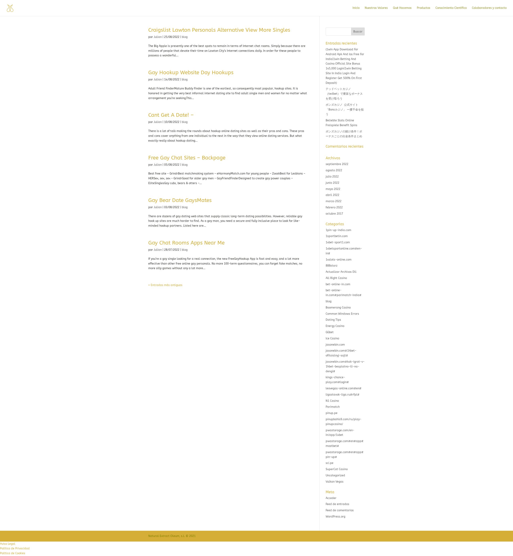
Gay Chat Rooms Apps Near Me (186, 243)
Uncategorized (335, 475)
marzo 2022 (333, 201)
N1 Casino (332, 401)
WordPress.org (335, 516)
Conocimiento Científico (451, 8)
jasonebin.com (335, 344)
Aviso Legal (7, 544)
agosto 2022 (334, 170)
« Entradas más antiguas (165, 285)
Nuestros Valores (376, 8)
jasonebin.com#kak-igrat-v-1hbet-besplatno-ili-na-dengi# (345, 366)
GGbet (330, 332)
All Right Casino (336, 278)
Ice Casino (332, 338)
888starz (331, 265)
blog (185, 37)
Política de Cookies (12, 553)
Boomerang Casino (338, 307)
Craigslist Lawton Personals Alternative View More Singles (219, 30)
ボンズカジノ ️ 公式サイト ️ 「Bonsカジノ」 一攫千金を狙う (345, 109)
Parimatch (333, 407)
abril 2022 (332, 195)
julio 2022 (332, 176)
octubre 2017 (334, 213)
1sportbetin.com (337, 236)
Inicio (356, 8)
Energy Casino (335, 326)
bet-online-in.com (338, 284)
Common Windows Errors (342, 314)
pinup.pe (331, 413)
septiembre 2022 (337, 164)
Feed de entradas (337, 504)
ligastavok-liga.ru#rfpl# (343, 394)
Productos (423, 8)
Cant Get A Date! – (171, 115)
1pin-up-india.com (338, 230)
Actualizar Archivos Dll (341, 272)
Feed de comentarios (340, 510)
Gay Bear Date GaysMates (180, 200)
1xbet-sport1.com (338, 242)
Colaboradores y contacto (489, 8)
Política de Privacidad (15, 548)
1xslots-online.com (338, 259)
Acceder (331, 498)
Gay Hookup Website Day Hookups (190, 72)
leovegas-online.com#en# (344, 388)
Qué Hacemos (402, 8)
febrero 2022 (334, 207)
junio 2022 (332, 183)
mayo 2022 (333, 189)
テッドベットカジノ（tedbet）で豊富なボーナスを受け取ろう (344, 93)
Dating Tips (333, 320)
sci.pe (329, 463)
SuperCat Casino (337, 469)
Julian (158, 37)
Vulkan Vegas (334, 481)
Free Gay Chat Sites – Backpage (186, 158)
